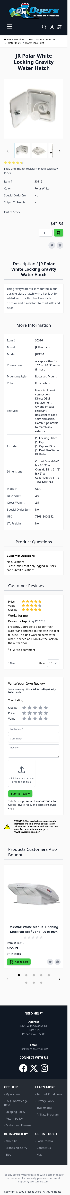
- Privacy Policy (44, 1101)
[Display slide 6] (26, 982)
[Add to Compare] (60, 245)
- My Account (12, 1094)
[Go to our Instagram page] (44, 1068)
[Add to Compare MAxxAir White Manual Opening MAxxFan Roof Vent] (58, 962)
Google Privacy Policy (20, 804)
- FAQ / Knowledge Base (16, 1103)
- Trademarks (43, 1108)
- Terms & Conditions (48, 1094)
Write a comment (24, 650)
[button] (14, 163)
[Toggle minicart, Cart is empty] (59, 27)
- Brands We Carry (15, 1148)
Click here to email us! (34, 1049)
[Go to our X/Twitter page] (34, 1068)
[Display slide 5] (48, 975)
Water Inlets (15, 42)
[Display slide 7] (34, 982)
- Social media (44, 1141)
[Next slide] (59, 979)
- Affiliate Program (47, 1114)
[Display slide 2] (26, 975)
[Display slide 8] (41, 982)
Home (7, 39)
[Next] (59, 151)
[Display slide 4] (41, 975)
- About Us (11, 1141)
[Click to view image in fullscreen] (33, 109)
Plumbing (19, 39)
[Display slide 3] (34, 975)
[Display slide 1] (19, 975)
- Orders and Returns (17, 1125)
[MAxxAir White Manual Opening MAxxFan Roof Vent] (34, 894)
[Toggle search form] (44, 27)
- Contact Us (43, 1148)
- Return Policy (13, 1118)
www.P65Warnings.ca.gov (27, 831)
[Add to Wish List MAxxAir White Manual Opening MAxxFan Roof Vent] (50, 962)
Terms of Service (47, 804)
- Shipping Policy (14, 1112)
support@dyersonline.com (33, 1181)
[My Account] (52, 27)
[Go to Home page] (33, 11)
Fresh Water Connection (42, 39)
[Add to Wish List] (51, 245)
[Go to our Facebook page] (23, 1068)
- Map (38, 1154)
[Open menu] (9, 26)
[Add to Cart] (58, 233)
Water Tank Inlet (34, 42)
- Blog (7, 1154)
